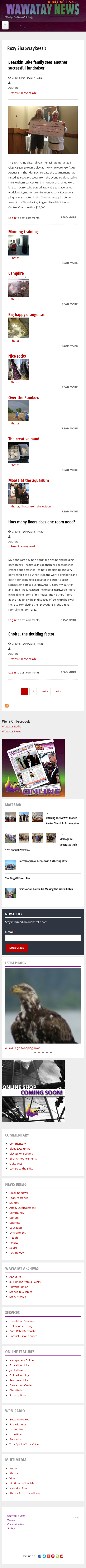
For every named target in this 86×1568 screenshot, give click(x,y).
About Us (15, 1277)
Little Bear (15, 1434)
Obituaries (15, 1163)
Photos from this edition (36, 506)
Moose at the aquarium (28, 480)
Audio (13, 1468)
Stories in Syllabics (20, 1292)
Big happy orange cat (26, 314)
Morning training (23, 232)
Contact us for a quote (23, 1336)
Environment (17, 1232)
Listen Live (16, 1429)
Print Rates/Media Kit (22, 1331)
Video (12, 1478)
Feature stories (18, 1198)
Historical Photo (19, 1488)
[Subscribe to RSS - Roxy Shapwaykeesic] (7, 705)
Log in (12, 218)
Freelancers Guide (20, 1385)
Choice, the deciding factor (31, 634)
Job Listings (16, 1370)
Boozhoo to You (19, 1419)
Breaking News (18, 1193)
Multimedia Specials (21, 1483)
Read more (68, 217)
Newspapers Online (21, 1360)
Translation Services (21, 1321)
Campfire (16, 273)
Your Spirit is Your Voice (24, 1444)
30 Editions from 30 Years (24, 1282)
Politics (13, 1242)
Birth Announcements (23, 1158)
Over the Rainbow (23, 397)
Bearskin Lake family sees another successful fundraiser (37, 65)
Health (13, 1237)
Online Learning (19, 1375)
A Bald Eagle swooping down (22, 1048)
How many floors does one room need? (41, 522)
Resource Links (18, 1380)
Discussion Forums (21, 1153)
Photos (14, 258)
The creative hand (23, 439)
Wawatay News (11, 731)
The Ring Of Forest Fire (17, 878)
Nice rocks (17, 356)
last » (58, 691)
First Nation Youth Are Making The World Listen (46, 889)
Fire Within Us (18, 1424)
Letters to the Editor (21, 1168)
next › (44, 691)
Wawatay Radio (11, 726)
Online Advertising (20, 1326)
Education (15, 1227)
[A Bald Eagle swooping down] (43, 1006)
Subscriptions (17, 1395)
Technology (16, 1252)
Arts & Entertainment (22, 1208)
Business (14, 1223)
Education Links (19, 1365)
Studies (14, 1203)
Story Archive (17, 1297)
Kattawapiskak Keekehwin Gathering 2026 (43, 861)
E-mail (10, 932)
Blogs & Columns (19, 1148)
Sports (13, 1247)
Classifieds (15, 1390)
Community (16, 1213)
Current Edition (18, 1287)
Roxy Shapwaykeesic (23, 92)
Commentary (17, 1143)
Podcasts (15, 1439)
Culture (14, 1218)
